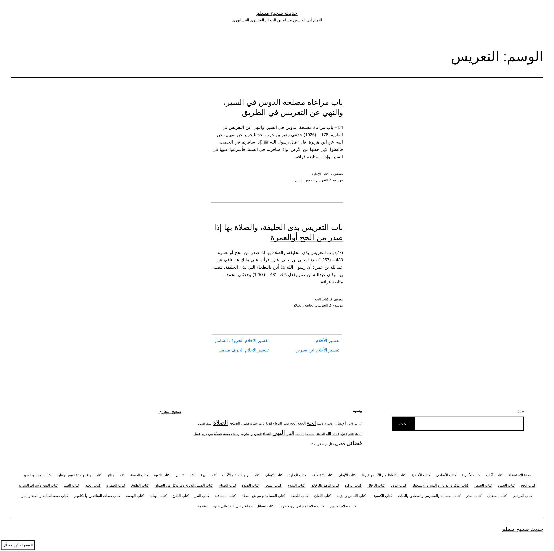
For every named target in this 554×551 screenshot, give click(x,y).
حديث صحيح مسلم (277, 13)
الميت (299, 434)
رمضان (235, 434)
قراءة (324, 444)
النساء (267, 434)
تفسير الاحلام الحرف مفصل (244, 350)
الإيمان (340, 423)
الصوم (201, 423)
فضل (340, 443)
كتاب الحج (321, 299)
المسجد (310, 434)
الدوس (309, 180)
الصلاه (209, 423)
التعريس (322, 180)
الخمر (286, 423)
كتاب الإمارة (320, 174)
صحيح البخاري (170, 411)
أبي (360, 423)
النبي (278, 432)
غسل (196, 434)
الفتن (351, 434)
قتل (331, 444)
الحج (293, 423)
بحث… (518, 411)
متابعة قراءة (307, 156)
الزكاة (262, 423)
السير (299, 180)
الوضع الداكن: (23, 545)
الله (328, 434)
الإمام (350, 423)
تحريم (244, 433)
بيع (251, 434)
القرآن (343, 434)
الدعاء (277, 423)
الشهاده (245, 423)
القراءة (335, 434)
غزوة (204, 434)
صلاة (218, 433)
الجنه (302, 423)
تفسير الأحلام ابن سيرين (317, 350)
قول (318, 444)
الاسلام (329, 423)
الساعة (254, 423)
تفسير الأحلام (328, 340)
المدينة (320, 434)
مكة (313, 444)
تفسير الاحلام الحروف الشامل (241, 340)
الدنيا (269, 423)
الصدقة (234, 423)
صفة (226, 433)
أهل (356, 423)
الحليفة (309, 305)
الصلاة (297, 305)
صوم (210, 434)
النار (290, 433)
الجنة (311, 423)
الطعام (358, 434)
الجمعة (320, 423)
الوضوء (258, 434)
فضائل (354, 442)
